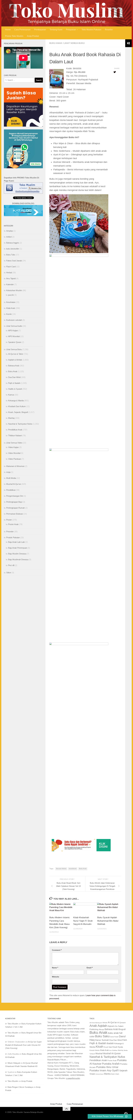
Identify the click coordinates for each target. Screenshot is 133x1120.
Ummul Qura (99, 1079)
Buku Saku (102, 1042)
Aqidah (102, 1031)
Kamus (11, 400)
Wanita (107, 1079)
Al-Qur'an (112, 1028)
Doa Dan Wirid (14, 383)
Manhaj (11, 423)
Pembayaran (40, 35)
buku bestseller (12, 254)
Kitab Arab (10, 314)
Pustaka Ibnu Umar (107, 1072)
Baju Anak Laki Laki (16, 547)
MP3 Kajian (13, 336)
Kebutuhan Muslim (14, 296)
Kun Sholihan (113, 1056)
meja (8, 478)
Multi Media (11, 484)
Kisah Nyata (117, 1052)
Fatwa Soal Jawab (14, 266)
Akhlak (104, 1028)
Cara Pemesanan (22, 35)
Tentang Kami (56, 35)
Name (55, 973)
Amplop (9, 236)
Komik (9, 320)
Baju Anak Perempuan (17, 553)
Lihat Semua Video (14, 448)
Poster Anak (13, 530)
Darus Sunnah (102, 1045)
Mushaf (99, 1059)
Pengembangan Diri (14, 501)
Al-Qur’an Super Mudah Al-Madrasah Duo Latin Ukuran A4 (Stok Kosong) (23, 1050)
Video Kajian (13, 453)
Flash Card (11, 272)
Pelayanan (71, 35)
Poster (9, 525)
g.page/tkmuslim (73, 1084)
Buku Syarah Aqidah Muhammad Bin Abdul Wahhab (107, 926)
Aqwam (111, 1031)
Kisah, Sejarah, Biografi (18, 418)
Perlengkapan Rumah (15, 513)
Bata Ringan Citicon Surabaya (20, 1093)
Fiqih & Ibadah (14, 389)
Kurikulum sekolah (14, 325)
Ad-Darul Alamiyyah (95, 1028)
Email (90, 973)
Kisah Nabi (108, 1053)
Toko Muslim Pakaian (91, 35)
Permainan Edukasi (14, 519)
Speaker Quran (14, 348)
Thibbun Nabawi (15, 441)
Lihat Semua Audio (14, 331)
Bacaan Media (61, 874)
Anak (93, 1031)
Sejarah (123, 1076)
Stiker (8, 578)
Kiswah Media (94, 1056)
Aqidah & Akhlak (15, 365)
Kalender (10, 290)
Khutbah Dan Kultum (17, 412)
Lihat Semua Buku (74, 49)
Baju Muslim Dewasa (17, 559)
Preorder (10, 537)
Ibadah (110, 1049)
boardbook (73, 874)
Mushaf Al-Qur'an (13, 489)
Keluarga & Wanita (16, 406)
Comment (57, 956)
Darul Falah (114, 1042)
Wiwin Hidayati (14, 1068)
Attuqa (101, 1035)
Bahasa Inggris (12, 248)
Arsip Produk (33, 41)
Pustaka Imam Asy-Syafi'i (104, 1076)
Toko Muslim (13, 1029)
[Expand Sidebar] (128, 49)
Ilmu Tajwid (11, 284)
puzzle (11, 300)
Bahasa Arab (13, 371)
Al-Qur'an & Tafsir (15, 359)
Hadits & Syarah (15, 394)
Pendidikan (11, 495)
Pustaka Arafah (111, 1069)
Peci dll (11, 571)
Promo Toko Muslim (14, 41)
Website (55, 982)
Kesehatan (10, 308)
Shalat (92, 1079)
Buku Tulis (10, 260)
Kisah (99, 1052)
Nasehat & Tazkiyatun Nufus (20, 429)
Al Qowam (121, 1028)
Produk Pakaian (13, 543)
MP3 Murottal (14, 342)
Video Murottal (14, 459)
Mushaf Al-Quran (112, 1059)
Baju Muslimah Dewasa (18, 565)
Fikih (124, 1045)
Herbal (9, 278)
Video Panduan (14, 464)
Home (8, 35)
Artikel (9, 242)
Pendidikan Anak (15, 435)
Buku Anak (55, 49)
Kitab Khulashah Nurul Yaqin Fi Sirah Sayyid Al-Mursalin (83, 926)
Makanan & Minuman (15, 472)
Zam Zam (115, 1079)
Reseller (109, 35)
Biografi (122, 1035)
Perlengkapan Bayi (14, 507)
